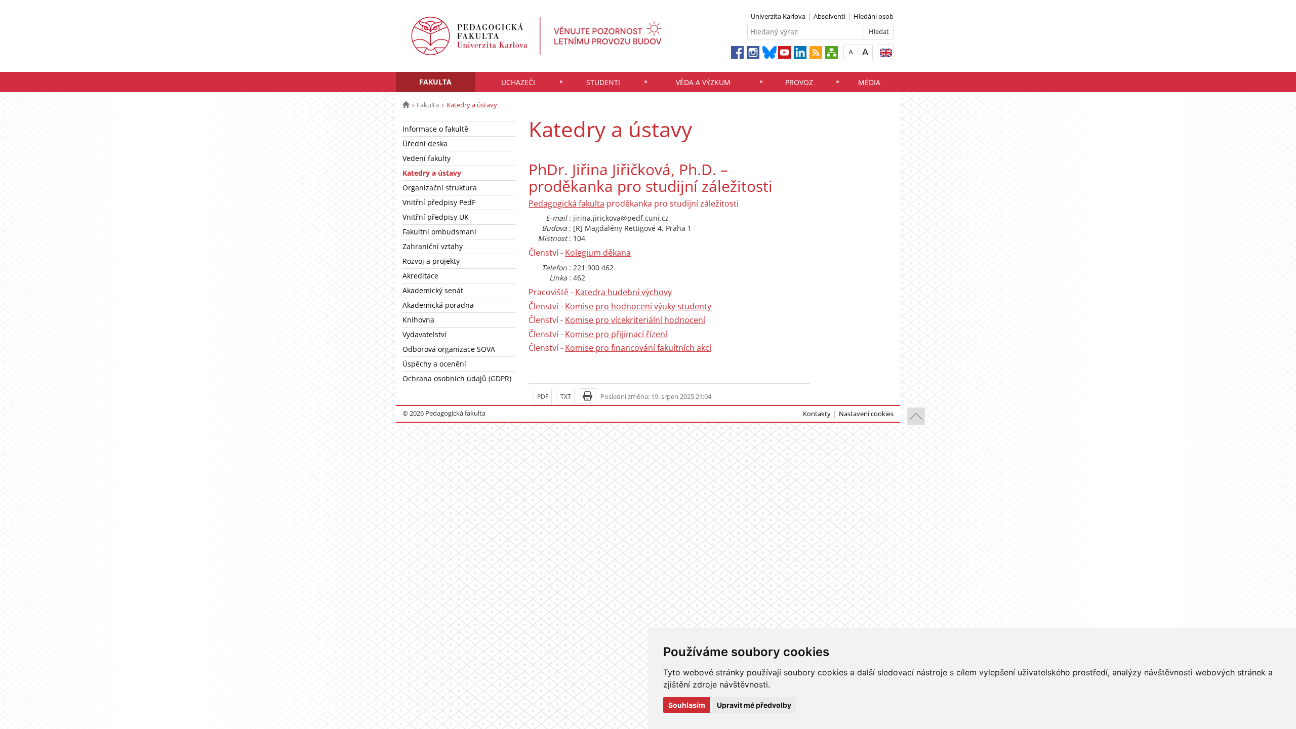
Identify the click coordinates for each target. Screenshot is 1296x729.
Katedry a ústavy (431, 173)
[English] (886, 52)
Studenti (603, 82)
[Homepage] (405, 104)
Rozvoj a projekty (431, 261)
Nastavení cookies (866, 413)
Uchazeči (518, 82)
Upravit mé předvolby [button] (754, 705)
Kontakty (817, 413)
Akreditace (420, 275)
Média (869, 82)
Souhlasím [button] (686, 705)
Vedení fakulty (426, 158)
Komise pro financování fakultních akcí (638, 347)
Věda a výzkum (703, 82)
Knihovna (418, 320)
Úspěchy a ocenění (434, 364)
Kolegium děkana (598, 252)
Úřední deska (425, 143)
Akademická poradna (438, 305)
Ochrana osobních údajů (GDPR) (456, 378)
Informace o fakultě (435, 129)
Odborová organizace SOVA (448, 349)
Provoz (799, 82)
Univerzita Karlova (778, 16)
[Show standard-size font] (851, 52)
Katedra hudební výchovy (623, 292)
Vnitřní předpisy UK (435, 217)
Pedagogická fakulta (566, 203)
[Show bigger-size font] (865, 52)
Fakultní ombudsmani (439, 231)
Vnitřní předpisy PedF (438, 202)
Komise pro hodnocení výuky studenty (638, 306)
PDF (542, 396)
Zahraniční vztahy (432, 246)
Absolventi (829, 16)
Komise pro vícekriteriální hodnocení (635, 320)
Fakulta (435, 82)
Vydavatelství (424, 334)
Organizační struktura (439, 187)
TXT (565, 396)
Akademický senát (432, 290)
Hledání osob (874, 16)
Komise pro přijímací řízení (616, 334)
